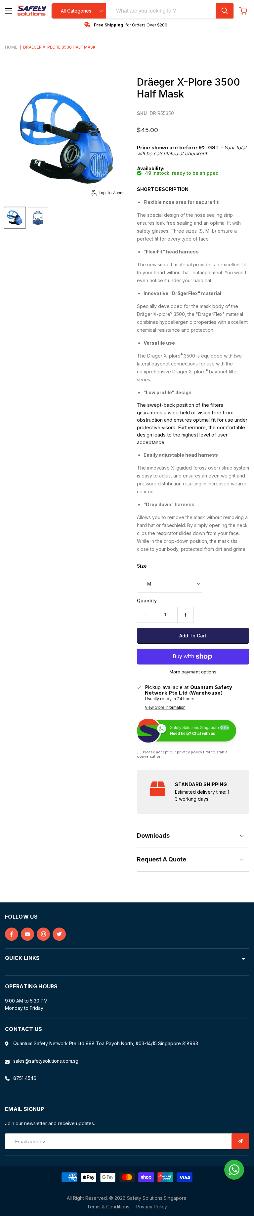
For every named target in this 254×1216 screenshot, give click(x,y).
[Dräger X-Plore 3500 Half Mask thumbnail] (14, 217)
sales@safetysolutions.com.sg (45, 1061)
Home (11, 47)
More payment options (192, 671)
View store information (165, 707)
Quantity (147, 600)
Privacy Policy (151, 1206)
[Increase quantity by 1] (186, 615)
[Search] (224, 11)
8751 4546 (24, 1078)
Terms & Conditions (108, 1206)
